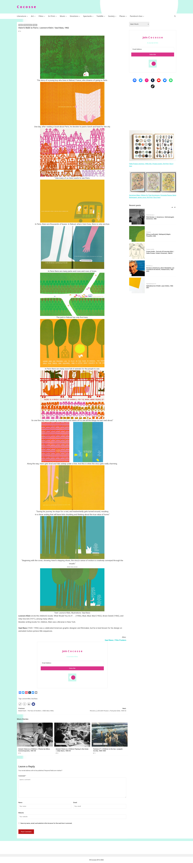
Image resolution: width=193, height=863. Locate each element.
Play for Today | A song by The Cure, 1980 (159, 287)
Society (111, 16)
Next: (108, 709)
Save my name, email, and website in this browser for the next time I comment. (46, 823)
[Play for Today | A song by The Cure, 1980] (137, 285)
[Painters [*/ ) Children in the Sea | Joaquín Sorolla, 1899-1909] (110, 735)
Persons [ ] (149, 248)
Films (41, 16)
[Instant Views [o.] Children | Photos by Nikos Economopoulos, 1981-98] (35, 735)
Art (32, 16)
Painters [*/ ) (98, 744)
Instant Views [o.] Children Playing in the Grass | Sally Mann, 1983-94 (72, 750)
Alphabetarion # (151, 266)
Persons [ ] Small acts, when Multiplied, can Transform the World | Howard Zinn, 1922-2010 (160, 252)
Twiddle (99, 16)
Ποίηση (148, 215)
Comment (22, 776)
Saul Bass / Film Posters (115, 640)
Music (62, 16)
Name (20, 802)
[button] (175, 16)
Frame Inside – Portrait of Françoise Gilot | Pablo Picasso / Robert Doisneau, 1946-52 (160, 235)
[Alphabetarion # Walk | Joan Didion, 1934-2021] (137, 268)
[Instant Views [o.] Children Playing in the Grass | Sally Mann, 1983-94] (72, 735)
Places (122, 16)
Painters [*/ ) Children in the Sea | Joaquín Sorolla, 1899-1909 (108, 750)
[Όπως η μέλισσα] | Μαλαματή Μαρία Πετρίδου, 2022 (158, 218)
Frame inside (150, 232)
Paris (34, 25)
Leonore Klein (26, 698)
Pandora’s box (136, 16)
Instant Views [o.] (24, 744)
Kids (20, 25)
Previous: (35, 709)
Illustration (27, 25)
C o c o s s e (26, 6)
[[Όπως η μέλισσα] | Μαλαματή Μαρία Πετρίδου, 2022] (137, 217)
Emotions (74, 16)
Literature (21, 16)
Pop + (148, 284)
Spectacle (87, 16)
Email (75, 802)
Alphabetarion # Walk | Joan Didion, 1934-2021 (159, 269)
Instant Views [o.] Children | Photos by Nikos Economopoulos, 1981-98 (34, 750)
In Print (51, 16)
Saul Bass (34, 698)
